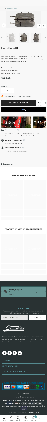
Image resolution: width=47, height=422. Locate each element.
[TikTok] (26, 222)
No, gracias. (25, 228)
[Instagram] (21, 222)
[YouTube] (30, 222)
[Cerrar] (43, 189)
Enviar (23, 215)
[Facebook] (16, 222)
